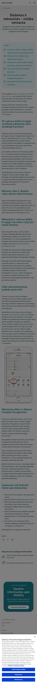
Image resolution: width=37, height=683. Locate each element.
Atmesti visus (18, 674)
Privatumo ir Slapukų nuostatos (16, 666)
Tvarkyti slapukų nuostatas (18, 669)
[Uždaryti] (35, 637)
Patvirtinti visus (18, 679)
